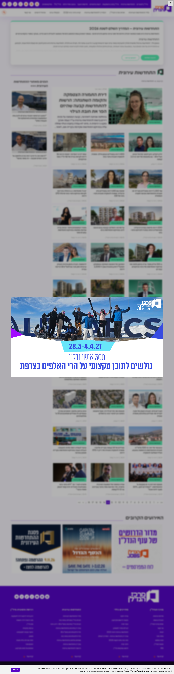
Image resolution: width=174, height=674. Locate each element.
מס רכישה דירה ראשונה (24, 620)
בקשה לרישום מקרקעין (120, 620)
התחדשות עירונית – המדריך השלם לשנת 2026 (124, 28)
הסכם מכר (29, 644)
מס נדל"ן (30, 624)
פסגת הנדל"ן (158, 644)
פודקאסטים (47, 4)
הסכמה (15, 670)
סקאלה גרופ (54, 12)
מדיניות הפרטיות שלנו (148, 671)
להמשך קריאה (130, 57)
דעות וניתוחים (95, 4)
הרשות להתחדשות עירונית (71, 648)
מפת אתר (159, 636)
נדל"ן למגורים (142, 4)
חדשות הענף (82, 4)
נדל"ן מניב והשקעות (110, 4)
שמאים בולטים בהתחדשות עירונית (69, 640)
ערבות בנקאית (28, 628)
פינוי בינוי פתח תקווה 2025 (118, 640)
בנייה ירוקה (124, 616)
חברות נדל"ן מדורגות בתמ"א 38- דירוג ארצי (65, 624)
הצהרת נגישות (158, 620)
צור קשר (27, 12)
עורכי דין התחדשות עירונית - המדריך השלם (113, 636)
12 (112, 502)
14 (104, 502)
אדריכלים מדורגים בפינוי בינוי (71, 636)
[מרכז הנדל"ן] (162, 8)
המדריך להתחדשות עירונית (95, 12)
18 (89, 502)
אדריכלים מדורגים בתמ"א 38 (71, 632)
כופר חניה (124, 624)
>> (79, 502)
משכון (31, 636)
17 (93, 502)
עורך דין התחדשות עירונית (72, 644)
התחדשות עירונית (128, 4)
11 (115, 502)
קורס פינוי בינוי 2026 (72, 12)
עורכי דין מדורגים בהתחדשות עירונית (68, 628)
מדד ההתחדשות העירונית (139, 12)
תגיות (161, 632)
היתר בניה (124, 644)
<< (161, 502)
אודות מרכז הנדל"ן (117, 12)
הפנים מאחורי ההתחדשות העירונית (32, 111)
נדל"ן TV (57, 4)
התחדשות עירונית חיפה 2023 (117, 632)
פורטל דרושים (40, 12)
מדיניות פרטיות (158, 616)
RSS (162, 648)
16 (96, 502)
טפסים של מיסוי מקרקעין (24, 648)
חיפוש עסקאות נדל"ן (120, 648)
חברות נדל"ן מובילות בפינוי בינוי (70, 620)
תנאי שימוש (159, 640)
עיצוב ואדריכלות (69, 4)
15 (100, 502)
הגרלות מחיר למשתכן (120, 628)
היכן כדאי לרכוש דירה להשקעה (22, 616)
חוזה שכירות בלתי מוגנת (24, 640)
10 (119, 502)
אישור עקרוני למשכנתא (25, 632)
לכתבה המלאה (150, 57)
